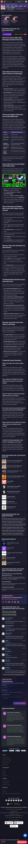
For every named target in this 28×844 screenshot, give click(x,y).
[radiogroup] (7, 619)
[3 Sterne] (8, 692)
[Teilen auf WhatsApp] (9, 602)
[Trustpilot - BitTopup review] (14, 826)
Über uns (4, 770)
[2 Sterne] (5, 692)
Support (3, 771)
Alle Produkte (5, 775)
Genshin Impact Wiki (6, 757)
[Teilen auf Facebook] (3, 602)
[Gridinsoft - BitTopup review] (18, 822)
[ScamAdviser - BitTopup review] (9, 822)
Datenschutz (4, 791)
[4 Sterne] (10, 692)
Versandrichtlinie (5, 782)
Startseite (3, 4)
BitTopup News (5, 764)
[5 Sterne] (12, 692)
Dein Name (4, 685)
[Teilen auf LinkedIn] (15, 602)
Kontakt (3, 773)
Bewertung (4, 690)
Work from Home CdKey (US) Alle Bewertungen (13, 674)
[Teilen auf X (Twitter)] (6, 602)
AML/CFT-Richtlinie (6, 784)
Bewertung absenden (20, 703)
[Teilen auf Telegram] (12, 602)
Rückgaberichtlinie (6, 780)
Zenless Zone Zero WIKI (6, 760)
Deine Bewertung (6, 694)
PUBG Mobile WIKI (5, 762)
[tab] (7, 34)
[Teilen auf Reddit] (18, 602)
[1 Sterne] (3, 692)
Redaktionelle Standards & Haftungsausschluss (11, 793)
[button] (14, 754)
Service (3, 789)
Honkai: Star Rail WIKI (6, 759)
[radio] (5, 619)
